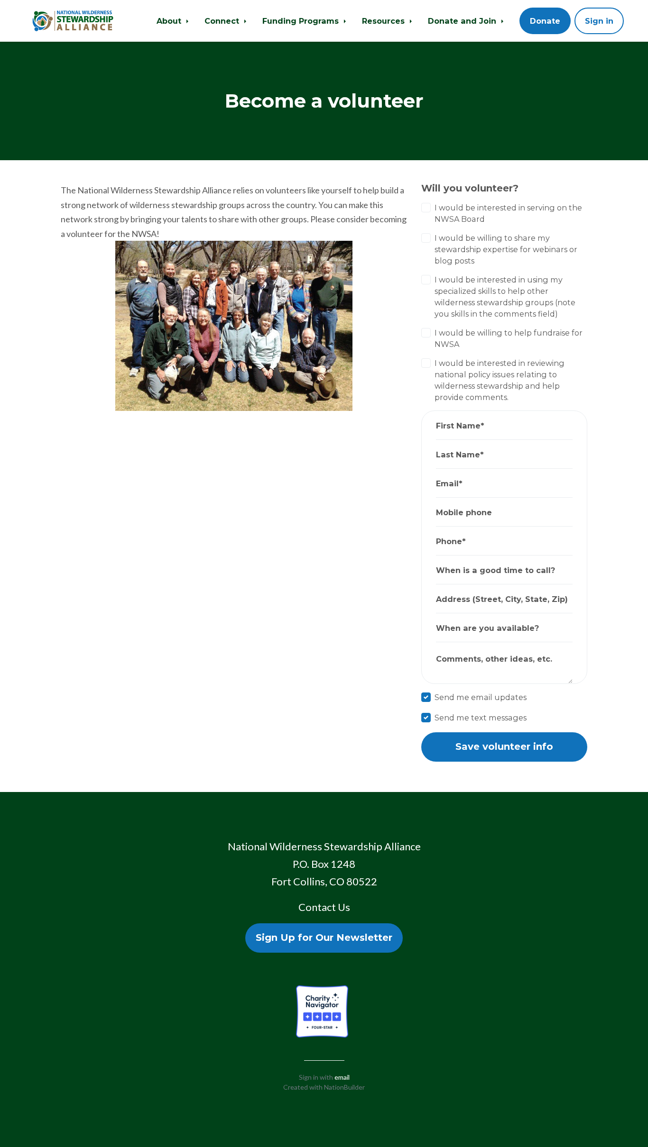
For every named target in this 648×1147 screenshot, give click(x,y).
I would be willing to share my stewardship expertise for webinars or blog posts (506, 249)
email (342, 1077)
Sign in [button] (599, 21)
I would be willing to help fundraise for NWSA (509, 338)
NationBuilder (344, 1087)
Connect (222, 21)
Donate (545, 21)
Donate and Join (463, 21)
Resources (384, 21)
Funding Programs (301, 21)
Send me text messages (481, 717)
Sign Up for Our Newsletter (324, 937)
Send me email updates (481, 697)
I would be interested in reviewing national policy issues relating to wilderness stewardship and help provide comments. (500, 380)
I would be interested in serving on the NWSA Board (508, 213)
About (170, 21)
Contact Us (324, 907)
